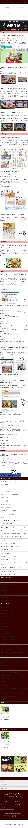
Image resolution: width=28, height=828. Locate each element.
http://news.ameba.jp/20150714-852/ (9, 316)
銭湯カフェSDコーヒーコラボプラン (10, 571)
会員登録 (16, 801)
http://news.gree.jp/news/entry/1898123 (9, 338)
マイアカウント (4, 801)
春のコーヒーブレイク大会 (7, 530)
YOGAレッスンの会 (5, 553)
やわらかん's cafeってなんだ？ (8, 481)
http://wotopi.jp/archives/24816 (10, 374)
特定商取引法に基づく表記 (17, 813)
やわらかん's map (5, 491)
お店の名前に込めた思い (7, 549)
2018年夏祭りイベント (6, 540)
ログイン (2, 804)
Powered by (6, 824)
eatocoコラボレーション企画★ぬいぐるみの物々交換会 (14, 563)
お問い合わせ (3, 807)
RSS (12, 816)
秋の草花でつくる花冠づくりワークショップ (12, 546)
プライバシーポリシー (6, 815)
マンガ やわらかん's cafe (7, 488)
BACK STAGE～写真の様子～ (8, 514)
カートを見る (17, 804)
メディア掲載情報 (5, 501)
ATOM (15, 816)
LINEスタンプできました (7, 517)
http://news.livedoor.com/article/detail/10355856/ (12, 341)
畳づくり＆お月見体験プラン (8, 543)
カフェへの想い (4, 484)
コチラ (2, 460)
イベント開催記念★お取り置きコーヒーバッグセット (14, 533)
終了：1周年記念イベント (7, 507)
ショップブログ (22, 815)
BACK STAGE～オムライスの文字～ (9, 510)
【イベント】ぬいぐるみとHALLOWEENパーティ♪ (13, 527)
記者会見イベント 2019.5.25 (8, 556)
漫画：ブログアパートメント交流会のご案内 (12, 536)
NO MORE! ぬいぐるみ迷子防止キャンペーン (12, 567)
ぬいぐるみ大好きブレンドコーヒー (9, 559)
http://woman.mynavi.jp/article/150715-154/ (10, 334)
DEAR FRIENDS (5, 497)
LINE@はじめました (6, 504)
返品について (8, 813)
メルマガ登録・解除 (15, 815)
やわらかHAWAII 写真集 (6, 523)
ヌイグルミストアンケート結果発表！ (10, 494)
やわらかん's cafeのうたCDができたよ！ (11, 574)
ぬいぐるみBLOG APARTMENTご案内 (10, 520)
